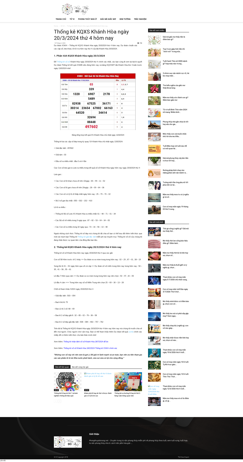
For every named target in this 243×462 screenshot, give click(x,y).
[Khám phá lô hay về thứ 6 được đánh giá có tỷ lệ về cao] (98, 381)
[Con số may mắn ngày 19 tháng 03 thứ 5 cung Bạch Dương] (154, 209)
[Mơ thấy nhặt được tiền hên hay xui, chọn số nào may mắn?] (154, 340)
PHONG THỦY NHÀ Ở (87, 19)
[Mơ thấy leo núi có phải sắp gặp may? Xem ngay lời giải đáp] (154, 316)
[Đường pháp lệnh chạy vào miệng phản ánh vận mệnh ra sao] (154, 173)
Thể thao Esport (183, 457)
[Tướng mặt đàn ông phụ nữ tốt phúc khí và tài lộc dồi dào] (154, 185)
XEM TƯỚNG (124, 19)
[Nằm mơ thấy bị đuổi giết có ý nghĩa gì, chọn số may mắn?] (154, 268)
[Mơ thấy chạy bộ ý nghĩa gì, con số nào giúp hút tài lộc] (154, 328)
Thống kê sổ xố (63, 62)
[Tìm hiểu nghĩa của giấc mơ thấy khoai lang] (154, 88)
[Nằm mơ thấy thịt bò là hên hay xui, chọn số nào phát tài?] (154, 256)
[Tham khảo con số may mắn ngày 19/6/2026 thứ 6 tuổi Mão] (154, 353)
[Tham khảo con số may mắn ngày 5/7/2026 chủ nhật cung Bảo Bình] (154, 280)
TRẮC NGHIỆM (140, 19)
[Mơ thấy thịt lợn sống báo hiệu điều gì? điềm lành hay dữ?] (154, 243)
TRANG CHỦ (61, 19)
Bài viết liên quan (62, 367)
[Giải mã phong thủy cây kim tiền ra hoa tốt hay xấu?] (154, 161)
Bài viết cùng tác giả (80, 367)
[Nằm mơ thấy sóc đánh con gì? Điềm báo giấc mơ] (154, 100)
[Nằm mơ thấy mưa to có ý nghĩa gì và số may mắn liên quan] (154, 197)
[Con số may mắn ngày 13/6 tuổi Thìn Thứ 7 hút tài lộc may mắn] (154, 377)
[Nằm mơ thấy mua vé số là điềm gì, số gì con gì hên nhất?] (154, 401)
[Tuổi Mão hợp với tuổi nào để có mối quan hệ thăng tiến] (154, 149)
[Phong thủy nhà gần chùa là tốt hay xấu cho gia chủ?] (154, 124)
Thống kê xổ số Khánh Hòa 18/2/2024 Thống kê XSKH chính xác (90, 348)
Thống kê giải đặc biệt (87, 237)
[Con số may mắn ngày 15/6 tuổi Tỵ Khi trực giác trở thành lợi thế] (154, 365)
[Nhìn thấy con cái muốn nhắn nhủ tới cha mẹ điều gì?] (154, 137)
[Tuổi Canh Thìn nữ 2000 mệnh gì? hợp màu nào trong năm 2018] (154, 64)
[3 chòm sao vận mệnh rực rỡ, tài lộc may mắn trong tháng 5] (154, 76)
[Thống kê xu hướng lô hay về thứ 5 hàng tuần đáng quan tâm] (128, 381)
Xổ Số (63, 26)
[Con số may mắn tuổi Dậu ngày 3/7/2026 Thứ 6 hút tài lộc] (154, 292)
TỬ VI (72, 19)
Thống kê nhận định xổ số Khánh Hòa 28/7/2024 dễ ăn (86, 342)
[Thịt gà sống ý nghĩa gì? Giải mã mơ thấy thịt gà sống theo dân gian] (154, 231)
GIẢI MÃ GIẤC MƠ (108, 19)
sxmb (131, 332)
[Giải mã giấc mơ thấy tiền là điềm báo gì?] (154, 40)
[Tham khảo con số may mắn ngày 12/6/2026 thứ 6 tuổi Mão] (154, 390)
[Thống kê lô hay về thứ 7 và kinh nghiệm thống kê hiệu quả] (68, 381)
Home (56, 26)
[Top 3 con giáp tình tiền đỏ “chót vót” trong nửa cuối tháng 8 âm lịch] (154, 52)
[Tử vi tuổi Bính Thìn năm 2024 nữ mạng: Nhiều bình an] (154, 112)
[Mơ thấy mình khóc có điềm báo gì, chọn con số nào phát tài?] (154, 304)
